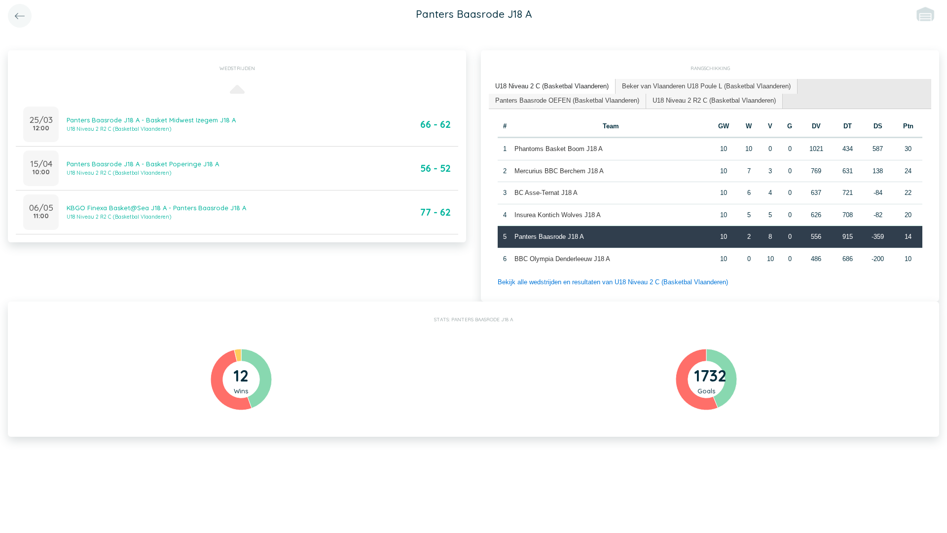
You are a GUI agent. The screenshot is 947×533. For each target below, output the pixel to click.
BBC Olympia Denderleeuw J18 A (562, 259)
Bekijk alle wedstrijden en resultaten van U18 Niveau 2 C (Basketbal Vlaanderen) (613, 282)
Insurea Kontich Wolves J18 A (557, 215)
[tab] (552, 86)
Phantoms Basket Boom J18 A (558, 148)
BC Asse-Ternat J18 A (546, 192)
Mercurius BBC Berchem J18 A (559, 171)
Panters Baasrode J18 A (549, 236)
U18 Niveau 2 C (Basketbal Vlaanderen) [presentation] (552, 86)
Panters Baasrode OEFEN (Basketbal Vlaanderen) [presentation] (567, 100)
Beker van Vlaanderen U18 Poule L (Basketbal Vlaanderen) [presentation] (706, 86)
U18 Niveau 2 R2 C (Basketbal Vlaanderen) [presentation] (714, 100)
